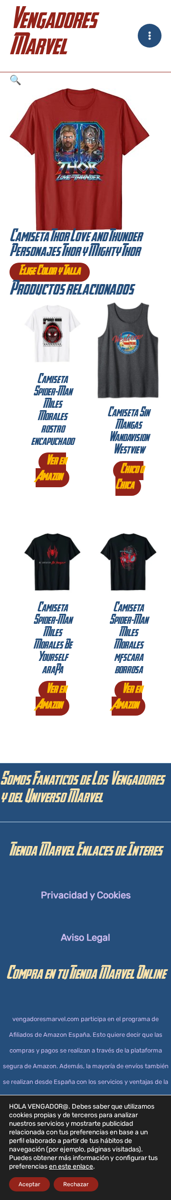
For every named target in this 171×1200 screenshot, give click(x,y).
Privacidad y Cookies (86, 895)
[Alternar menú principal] (150, 36)
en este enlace (71, 1166)
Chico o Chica (129, 478)
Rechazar (76, 1184)
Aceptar (29, 1184)
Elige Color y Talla (49, 272)
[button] (86, 80)
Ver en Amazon (51, 469)
